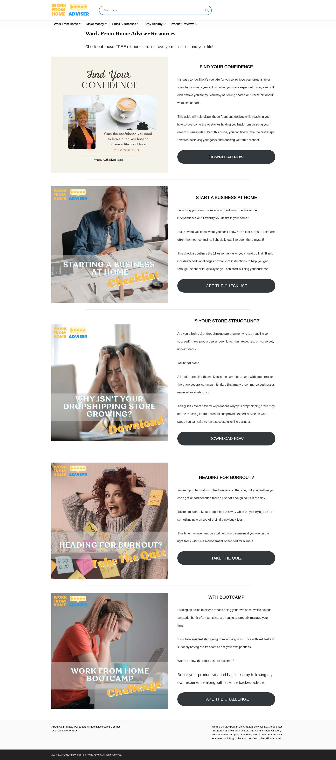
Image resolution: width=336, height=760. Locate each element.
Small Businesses (124, 24)
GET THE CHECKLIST (226, 286)
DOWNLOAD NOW (226, 157)
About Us (57, 726)
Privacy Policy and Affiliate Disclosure (86, 726)
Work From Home (66, 24)
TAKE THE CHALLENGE (226, 699)
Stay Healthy (153, 24)
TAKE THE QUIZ (226, 558)
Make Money (95, 24)
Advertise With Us (67, 730)
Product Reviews (182, 24)
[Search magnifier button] (207, 10)
